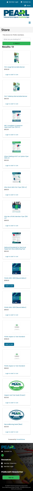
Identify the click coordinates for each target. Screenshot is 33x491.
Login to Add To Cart (11, 74)
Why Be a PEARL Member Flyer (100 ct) (16, 217)
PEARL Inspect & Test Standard (14, 337)
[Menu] (30, 23)
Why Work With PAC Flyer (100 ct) (15, 187)
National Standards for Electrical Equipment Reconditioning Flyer (15, 248)
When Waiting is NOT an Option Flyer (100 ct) (16, 157)
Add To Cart (9, 286)
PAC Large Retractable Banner (14, 67)
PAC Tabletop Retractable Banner (15, 96)
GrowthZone (20, 439)
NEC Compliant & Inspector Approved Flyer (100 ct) (13, 126)
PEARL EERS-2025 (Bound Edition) (15, 278)
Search (17, 43)
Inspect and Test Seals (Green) (14, 395)
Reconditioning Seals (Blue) (13, 424)
